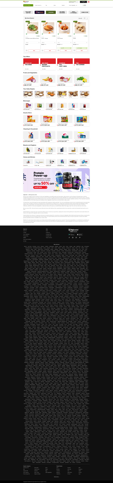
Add (34, 50)
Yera (68, 470)
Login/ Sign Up (83, 2)
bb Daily (24, 241)
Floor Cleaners (26, 472)
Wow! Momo (70, 472)
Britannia (58, 472)
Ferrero (69, 473)
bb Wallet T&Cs (48, 235)
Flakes (46, 469)
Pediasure (80, 469)
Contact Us (48, 232)
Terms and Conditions (27, 239)
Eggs (46, 470)
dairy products (67, 196)
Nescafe (69, 467)
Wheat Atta (36, 467)
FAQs (47, 230)
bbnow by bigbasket (64, 215)
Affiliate (24, 237)
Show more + (56, 476)
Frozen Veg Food (26, 473)
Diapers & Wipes (37, 473)
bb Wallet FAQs (48, 234)
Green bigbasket (26, 234)
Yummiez (58, 470)
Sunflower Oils (26, 467)
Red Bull (58, 469)
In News (24, 232)
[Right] (88, 180)
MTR (79, 467)
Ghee (46, 467)
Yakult (80, 470)
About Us (25, 230)
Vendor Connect (49, 237)
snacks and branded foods (77, 208)
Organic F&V (25, 470)
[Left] (25, 180)
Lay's (79, 473)
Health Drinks (36, 469)
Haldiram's (58, 473)
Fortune (80, 472)
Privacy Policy (25, 235)
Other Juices (36, 472)
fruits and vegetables (44, 196)
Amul (57, 467)
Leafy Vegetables (48, 472)
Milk (24, 469)
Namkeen (36, 470)
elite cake (69, 469)
